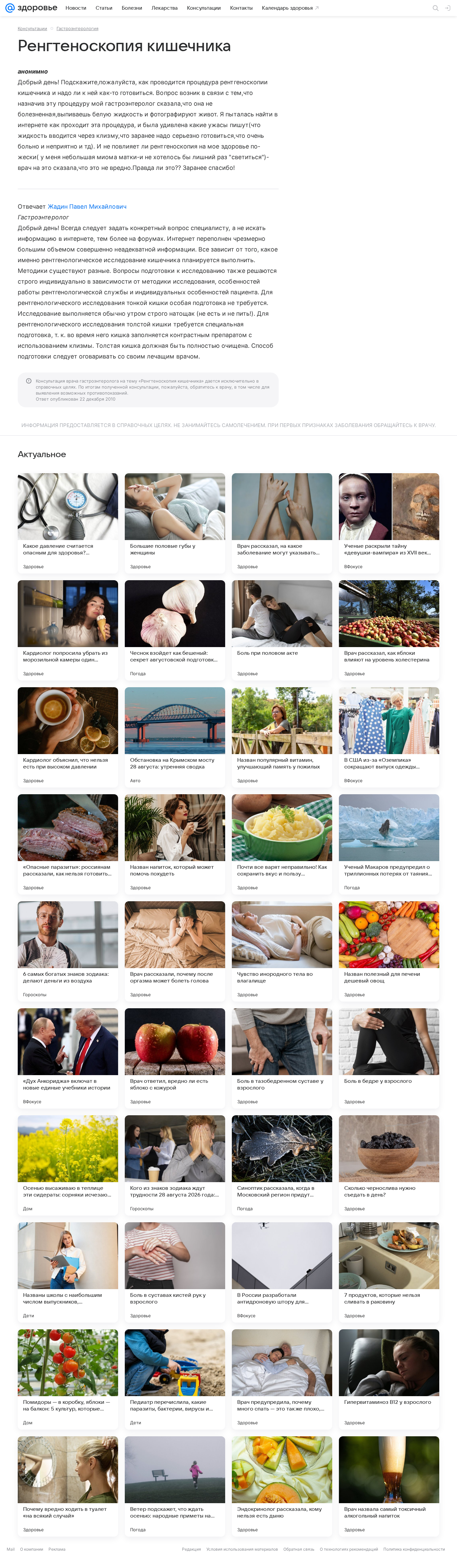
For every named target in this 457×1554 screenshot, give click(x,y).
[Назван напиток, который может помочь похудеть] (175, 844)
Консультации (32, 28)
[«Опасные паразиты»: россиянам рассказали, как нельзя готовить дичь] (68, 844)
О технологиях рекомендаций (349, 1549)
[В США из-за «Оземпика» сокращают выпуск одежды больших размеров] (389, 737)
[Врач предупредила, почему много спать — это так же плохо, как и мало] (282, 1379)
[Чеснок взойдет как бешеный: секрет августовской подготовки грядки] (175, 630)
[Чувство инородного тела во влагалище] (282, 951)
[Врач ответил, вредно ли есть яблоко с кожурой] (175, 1058)
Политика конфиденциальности (414, 1549)
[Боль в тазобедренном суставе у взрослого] (282, 1058)
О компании (31, 1549)
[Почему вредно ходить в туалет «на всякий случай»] (68, 1486)
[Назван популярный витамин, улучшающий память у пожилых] (282, 737)
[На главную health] (36, 8)
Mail (11, 1549)
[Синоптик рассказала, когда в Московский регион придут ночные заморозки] (282, 1165)
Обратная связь (298, 1549)
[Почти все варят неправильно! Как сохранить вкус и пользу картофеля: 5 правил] (282, 844)
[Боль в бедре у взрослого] (389, 1058)
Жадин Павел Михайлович (87, 206)
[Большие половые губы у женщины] (175, 523)
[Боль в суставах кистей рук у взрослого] (175, 1272)
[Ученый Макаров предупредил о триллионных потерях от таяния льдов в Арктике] (389, 844)
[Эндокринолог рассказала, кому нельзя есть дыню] (282, 1486)
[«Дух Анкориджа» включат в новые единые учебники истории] (68, 1058)
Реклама (57, 1549)
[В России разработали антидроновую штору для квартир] (282, 1272)
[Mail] (10, 8)
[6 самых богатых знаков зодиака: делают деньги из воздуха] (68, 951)
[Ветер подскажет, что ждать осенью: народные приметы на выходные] (175, 1486)
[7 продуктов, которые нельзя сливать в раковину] (389, 1272)
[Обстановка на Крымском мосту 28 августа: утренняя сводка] (175, 737)
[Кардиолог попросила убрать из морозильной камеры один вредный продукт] (68, 630)
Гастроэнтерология (77, 28)
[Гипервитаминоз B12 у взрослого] (389, 1379)
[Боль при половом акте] (282, 630)
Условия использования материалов (242, 1549)
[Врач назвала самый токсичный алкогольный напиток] (389, 1486)
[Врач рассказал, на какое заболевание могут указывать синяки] (282, 523)
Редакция (191, 1549)
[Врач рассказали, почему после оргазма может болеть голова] (175, 951)
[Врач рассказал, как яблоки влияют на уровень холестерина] (389, 630)
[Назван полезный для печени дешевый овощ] (389, 951)
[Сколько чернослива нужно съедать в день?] (389, 1165)
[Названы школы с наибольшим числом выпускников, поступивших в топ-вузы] (68, 1272)
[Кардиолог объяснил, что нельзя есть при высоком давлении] (68, 737)
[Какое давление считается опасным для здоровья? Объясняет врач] (68, 523)
